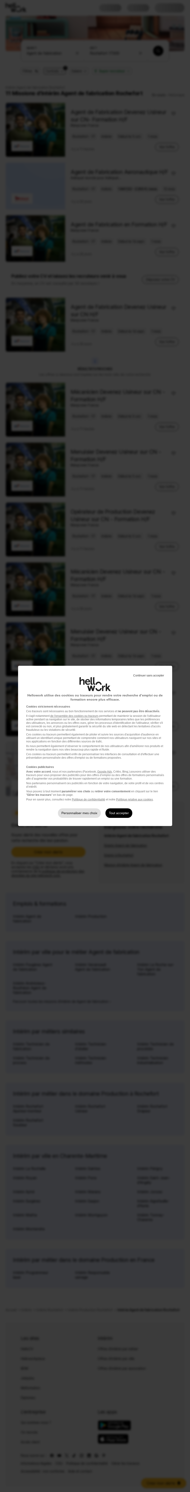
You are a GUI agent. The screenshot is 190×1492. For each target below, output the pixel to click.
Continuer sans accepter (148, 675)
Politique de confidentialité (88, 799)
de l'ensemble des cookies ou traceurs (74, 716)
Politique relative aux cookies (134, 799)
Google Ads (104, 771)
